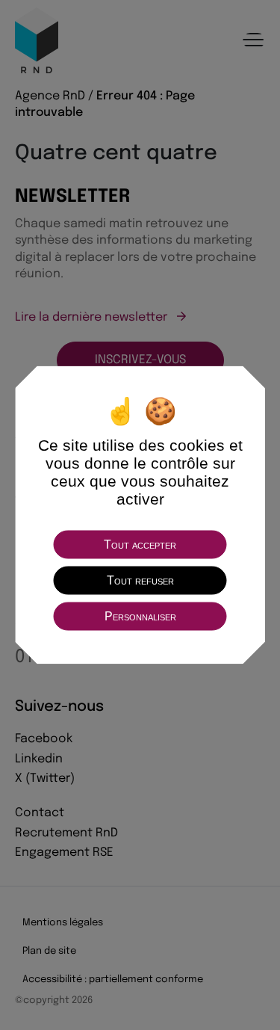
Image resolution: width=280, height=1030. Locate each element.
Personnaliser (140, 616)
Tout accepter (140, 544)
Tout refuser (140, 580)
